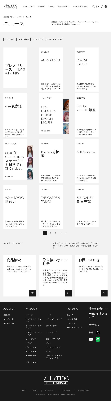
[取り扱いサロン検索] (55, 275)
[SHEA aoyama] (91, 159)
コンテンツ (38, 39)
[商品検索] (19, 275)
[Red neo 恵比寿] (55, 159)
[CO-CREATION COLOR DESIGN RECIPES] (55, 114)
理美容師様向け (98, 308)
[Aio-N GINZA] (55, 68)
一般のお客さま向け (98, 315)
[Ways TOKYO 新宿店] (19, 205)
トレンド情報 (23, 39)
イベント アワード (54, 39)
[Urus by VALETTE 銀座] (91, 114)
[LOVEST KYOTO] (91, 68)
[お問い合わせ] (91, 275)
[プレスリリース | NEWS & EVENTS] (19, 68)
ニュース (9, 39)
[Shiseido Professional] (10, 6)
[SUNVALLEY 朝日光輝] (91, 205)
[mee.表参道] (19, 114)
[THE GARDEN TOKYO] (55, 205)
